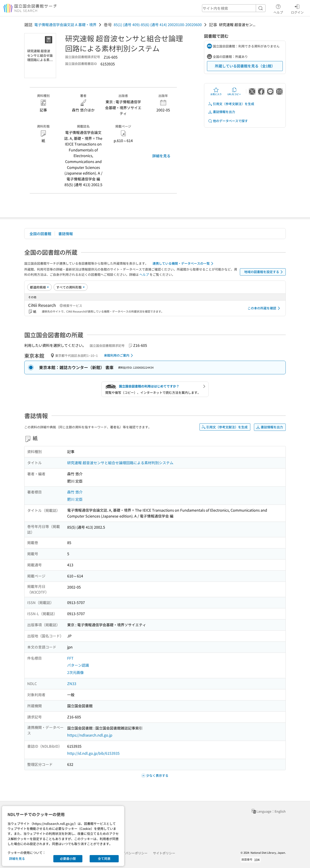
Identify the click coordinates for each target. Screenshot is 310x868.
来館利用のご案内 (116, 355)
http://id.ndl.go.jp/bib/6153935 (93, 753)
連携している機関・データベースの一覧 (181, 263)
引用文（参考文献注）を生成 (233, 103)
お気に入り (216, 94)
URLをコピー (234, 94)
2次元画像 (75, 672)
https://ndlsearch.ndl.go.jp (89, 735)
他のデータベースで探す (230, 120)
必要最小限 (68, 858)
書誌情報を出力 (224, 111)
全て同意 (104, 858)
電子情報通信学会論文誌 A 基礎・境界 (65, 24)
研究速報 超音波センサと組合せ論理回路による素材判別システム (120, 462)
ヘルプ (278, 12)
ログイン (297, 12)
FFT (70, 658)
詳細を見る (161, 155)
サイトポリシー (164, 853)
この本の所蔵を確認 (262, 308)
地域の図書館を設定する (261, 271)
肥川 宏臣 (75, 499)
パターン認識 (78, 665)
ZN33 (71, 683)
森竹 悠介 (75, 492)
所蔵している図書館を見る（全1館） (245, 66)
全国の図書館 (40, 233)
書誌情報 (65, 233)
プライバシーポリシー (132, 853)
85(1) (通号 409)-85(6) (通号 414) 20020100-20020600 (158, 24)
